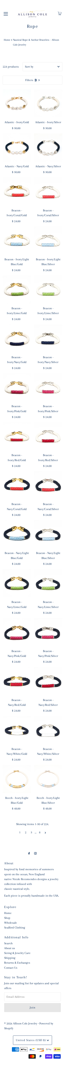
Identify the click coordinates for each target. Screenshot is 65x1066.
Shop (7, 918)
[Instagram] (35, 853)
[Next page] (45, 832)
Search (8, 943)
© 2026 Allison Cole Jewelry (20, 1023)
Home (7, 39)
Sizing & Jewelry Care (17, 953)
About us (9, 948)
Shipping (9, 958)
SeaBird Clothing (14, 927)
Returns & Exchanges (17, 962)
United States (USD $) (31, 1040)
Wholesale (10, 922)
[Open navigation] (6, 13)
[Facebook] (29, 853)
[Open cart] (59, 13)
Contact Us (10, 967)
